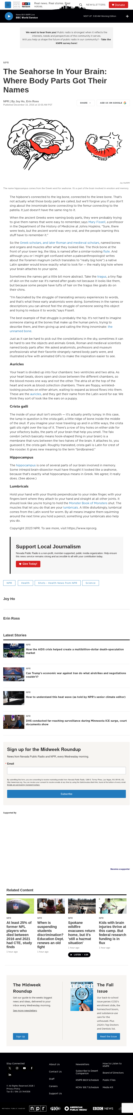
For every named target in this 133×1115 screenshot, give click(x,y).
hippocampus (26, 465)
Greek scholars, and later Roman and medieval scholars (59, 243)
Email (10, 763)
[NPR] (38, 1108)
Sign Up (20, 1036)
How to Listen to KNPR (112, 1065)
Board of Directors (113, 1073)
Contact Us (55, 1071)
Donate (120, 5)
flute (106, 251)
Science (91, 583)
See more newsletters (25, 1010)
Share (84, 102)
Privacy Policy (13, 1088)
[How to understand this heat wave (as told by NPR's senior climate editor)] (13, 698)
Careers (53, 1086)
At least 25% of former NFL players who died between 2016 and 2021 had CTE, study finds (19, 935)
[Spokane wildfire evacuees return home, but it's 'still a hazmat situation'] (82, 906)
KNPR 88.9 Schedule (87, 1080)
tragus (101, 277)
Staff (51, 1079)
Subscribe (66, 794)
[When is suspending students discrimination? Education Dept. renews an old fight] (51, 906)
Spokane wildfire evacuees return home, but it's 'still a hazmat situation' (81, 933)
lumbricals (70, 507)
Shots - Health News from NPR (57, 583)
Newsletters (96, 4)
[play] (9, 16)
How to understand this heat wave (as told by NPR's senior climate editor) (76, 697)
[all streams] (128, 16)
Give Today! (30, 563)
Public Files (109, 1080)
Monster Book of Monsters (88, 503)
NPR (6, 62)
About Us (54, 1064)
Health (25, 583)
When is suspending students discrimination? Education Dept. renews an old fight (50, 935)
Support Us (55, 1093)
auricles (35, 394)
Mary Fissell (96, 222)
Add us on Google (111, 102)
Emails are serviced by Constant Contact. (23, 784)
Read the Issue (108, 1036)
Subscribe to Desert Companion (87, 1072)
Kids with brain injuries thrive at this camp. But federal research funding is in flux (112, 933)
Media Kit (108, 1087)
